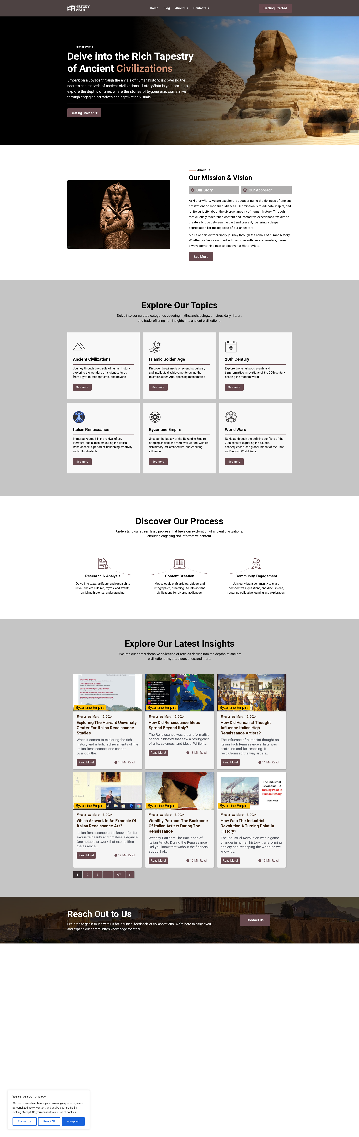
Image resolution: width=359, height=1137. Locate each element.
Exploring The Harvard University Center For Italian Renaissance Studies (107, 727)
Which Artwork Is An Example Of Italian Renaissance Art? (106, 823)
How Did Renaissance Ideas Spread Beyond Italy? (174, 725)
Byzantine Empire (90, 707)
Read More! (86, 762)
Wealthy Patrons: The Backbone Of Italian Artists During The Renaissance (178, 826)
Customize (24, 1121)
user (83, 716)
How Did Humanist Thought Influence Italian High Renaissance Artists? (246, 727)
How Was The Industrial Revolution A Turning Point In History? (247, 826)
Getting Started (275, 8)
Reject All (49, 1121)
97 (119, 875)
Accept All (73, 1121)
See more (82, 387)
